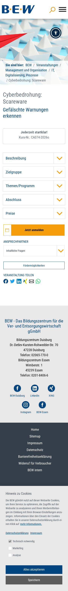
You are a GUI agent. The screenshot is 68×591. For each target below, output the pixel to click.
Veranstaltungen (47, 65)
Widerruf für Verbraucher (35, 463)
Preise (10, 213)
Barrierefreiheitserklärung (35, 456)
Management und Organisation (26, 70)
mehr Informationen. (31, 524)
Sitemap (34, 436)
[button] (55, 33)
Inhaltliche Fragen (15, 250)
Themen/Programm (20, 186)
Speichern (34, 580)
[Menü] (62, 9)
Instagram (25, 412)
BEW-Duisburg (17, 395)
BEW (29, 65)
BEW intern (35, 470)
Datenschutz (35, 450)
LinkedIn (34, 395)
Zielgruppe (14, 172)
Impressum (34, 443)
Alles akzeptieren (34, 569)
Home (35, 429)
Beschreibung (16, 158)
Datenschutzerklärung (17, 533)
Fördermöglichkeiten (34, 265)
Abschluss (13, 199)
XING (51, 395)
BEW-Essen (42, 412)
